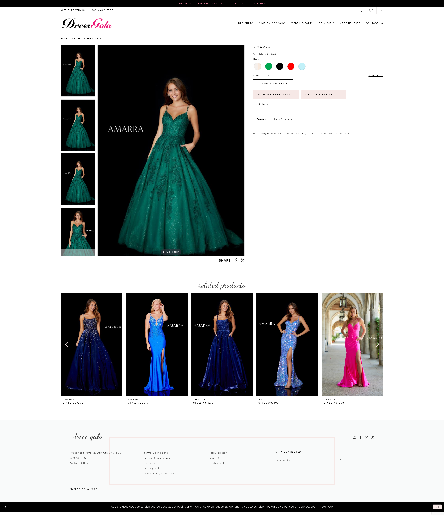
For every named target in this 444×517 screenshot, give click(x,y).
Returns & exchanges (157, 458)
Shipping (149, 463)
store (324, 133)
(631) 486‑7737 (77, 458)
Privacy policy (153, 468)
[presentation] (91, 344)
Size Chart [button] (375, 75)
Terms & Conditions (156, 453)
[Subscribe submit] (340, 460)
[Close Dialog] (5, 507)
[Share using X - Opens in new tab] (243, 260)
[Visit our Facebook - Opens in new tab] (360, 437)
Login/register (218, 453)
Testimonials (217, 463)
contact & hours (79, 463)
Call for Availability (324, 94)
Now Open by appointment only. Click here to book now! (222, 3)
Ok (437, 506)
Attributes (263, 104)
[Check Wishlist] (371, 10)
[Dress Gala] (87, 22)
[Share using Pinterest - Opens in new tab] (236, 260)
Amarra (77, 38)
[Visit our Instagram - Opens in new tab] (354, 437)
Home (64, 38)
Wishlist (214, 458)
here (330, 506)
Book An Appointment (276, 94)
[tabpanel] (78, 72)
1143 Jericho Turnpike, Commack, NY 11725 (95, 453)
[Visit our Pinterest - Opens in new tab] (366, 437)
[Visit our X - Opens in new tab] (373, 437)
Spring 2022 (95, 38)
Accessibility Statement (159, 473)
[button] (360, 10)
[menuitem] (360, 10)
